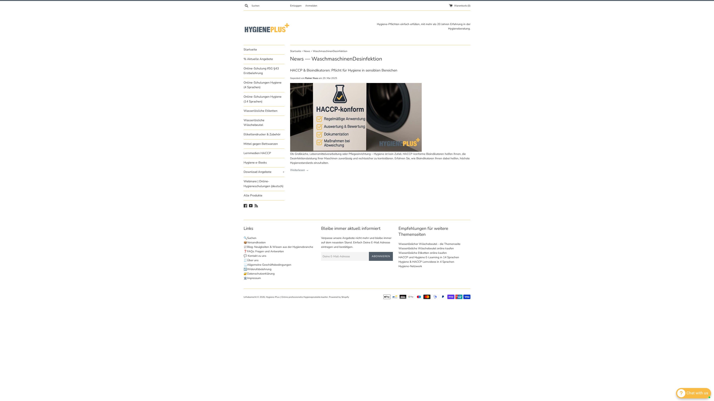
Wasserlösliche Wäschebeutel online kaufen (426, 248)
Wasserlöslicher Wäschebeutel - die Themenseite (429, 244)
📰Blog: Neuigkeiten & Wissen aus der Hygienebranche (278, 247)
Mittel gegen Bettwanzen (261, 144)
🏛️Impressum (252, 278)
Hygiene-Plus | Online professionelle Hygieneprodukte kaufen (297, 297)
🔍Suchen (250, 238)
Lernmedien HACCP (257, 153)
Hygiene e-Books (255, 163)
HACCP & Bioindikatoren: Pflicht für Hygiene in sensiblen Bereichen (343, 70)
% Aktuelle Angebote (258, 59)
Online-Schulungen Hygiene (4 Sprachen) (263, 85)
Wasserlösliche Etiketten (260, 111)
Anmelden (311, 5)
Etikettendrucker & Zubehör (262, 134)
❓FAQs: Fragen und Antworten (264, 251)
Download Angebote (264, 172)
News (297, 58)
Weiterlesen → (299, 170)
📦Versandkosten (255, 242)
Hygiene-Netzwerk (410, 266)
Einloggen (296, 5)
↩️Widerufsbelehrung (257, 269)
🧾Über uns (251, 260)
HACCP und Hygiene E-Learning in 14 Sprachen (428, 257)
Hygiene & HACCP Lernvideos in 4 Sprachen (426, 262)
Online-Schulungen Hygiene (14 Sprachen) (263, 99)
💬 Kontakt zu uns (255, 256)
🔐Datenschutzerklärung (259, 274)
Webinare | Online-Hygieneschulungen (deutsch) (263, 183)
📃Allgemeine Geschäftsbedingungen (267, 265)
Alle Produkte (253, 195)
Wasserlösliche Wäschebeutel (254, 122)
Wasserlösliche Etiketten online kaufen (422, 253)
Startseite (250, 50)
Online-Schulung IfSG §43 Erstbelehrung (261, 70)
